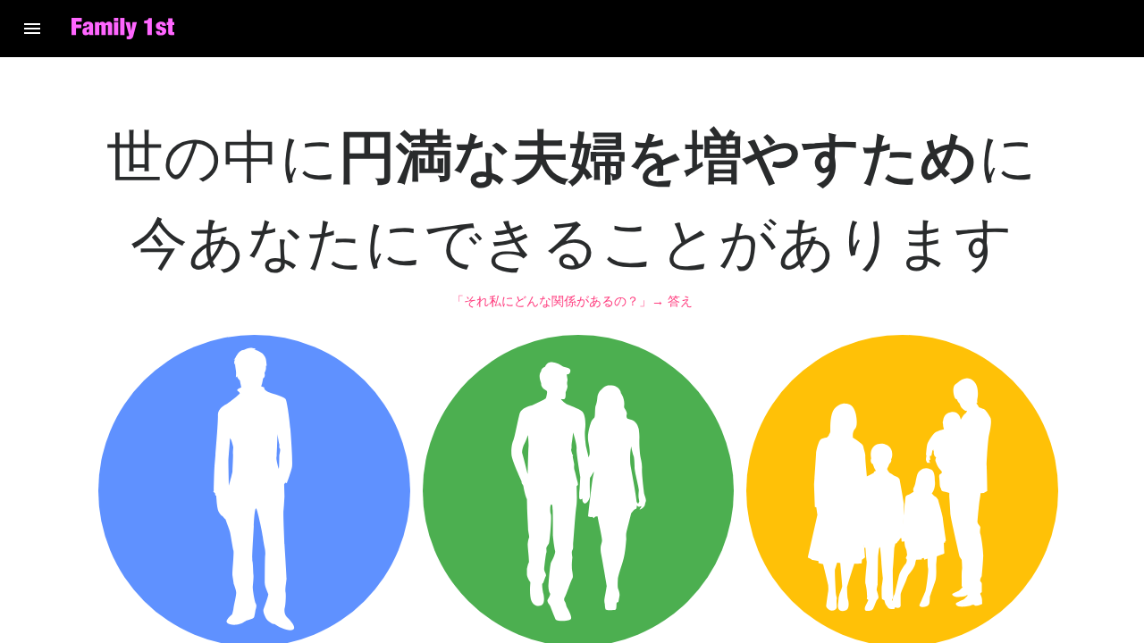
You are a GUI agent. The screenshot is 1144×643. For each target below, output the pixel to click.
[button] (32, 28)
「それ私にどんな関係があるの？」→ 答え (572, 301)
